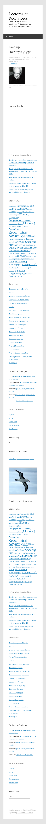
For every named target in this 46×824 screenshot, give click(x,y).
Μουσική (29, 223)
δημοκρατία (15, 247)
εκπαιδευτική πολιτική (20, 250)
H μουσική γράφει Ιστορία (18, 289)
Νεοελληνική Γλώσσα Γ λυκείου (18, 226)
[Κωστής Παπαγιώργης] (17, 83)
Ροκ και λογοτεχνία (16, 339)
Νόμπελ (32, 236)
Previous (13, 63)
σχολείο (21, 270)
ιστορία (22, 256)
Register (11, 414)
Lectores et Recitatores (18, 15)
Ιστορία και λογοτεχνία (17, 324)
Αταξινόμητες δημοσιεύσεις (19, 299)
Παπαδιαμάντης (17, 238)
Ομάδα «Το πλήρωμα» (24, 401)
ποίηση (14, 266)
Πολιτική (18, 242)
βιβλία (31, 244)
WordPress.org (13, 429)
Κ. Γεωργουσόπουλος (20, 219)
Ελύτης (24, 214)
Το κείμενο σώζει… (16, 349)
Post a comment (13, 86)
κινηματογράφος (26, 258)
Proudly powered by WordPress (19, 810)
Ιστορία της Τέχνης (16, 328)
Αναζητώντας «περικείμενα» (19, 296)
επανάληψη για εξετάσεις (18, 253)
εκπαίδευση (29, 247)
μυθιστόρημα (15, 264)
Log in (11, 418)
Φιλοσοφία (13, 362)
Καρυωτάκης (13, 224)
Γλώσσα (12, 211)
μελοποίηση (21, 261)
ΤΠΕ (10, 245)
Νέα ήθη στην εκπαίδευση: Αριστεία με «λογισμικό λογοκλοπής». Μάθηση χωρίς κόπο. (23, 162)
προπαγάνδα (24, 268)
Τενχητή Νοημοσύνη (16, 346)
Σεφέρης (30, 242)
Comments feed (14, 425)
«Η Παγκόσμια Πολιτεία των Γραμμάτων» (19, 60)
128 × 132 (31, 57)
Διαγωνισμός (14, 215)
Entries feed (13, 421)
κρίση (11, 261)
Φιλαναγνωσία (20, 244)
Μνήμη (20, 224)
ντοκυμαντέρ (29, 264)
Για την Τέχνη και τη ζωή (18, 303)
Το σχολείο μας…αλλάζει (18, 353)
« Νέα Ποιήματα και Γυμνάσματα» (21, 459)
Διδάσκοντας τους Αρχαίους (19, 310)
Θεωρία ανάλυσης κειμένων (19, 321)
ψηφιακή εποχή (15, 276)
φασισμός (28, 273)
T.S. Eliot (30, 205)
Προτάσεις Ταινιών (16, 335)
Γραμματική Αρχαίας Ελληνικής (25, 212)
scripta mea (21, 205)
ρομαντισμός (12, 271)
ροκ (29, 267)
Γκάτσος (29, 209)
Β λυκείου (21, 208)
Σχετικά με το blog (15, 342)
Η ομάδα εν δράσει (15, 314)
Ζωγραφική (13, 217)
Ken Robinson (12, 206)
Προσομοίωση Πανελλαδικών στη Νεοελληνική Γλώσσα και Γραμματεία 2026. (23, 171)
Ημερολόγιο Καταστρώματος (20, 317)
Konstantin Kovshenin (25, 812)
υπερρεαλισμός (16, 273)
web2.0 (11, 209)
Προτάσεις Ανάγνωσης (17, 331)
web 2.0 (11, 292)
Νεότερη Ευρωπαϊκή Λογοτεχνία (18, 232)
